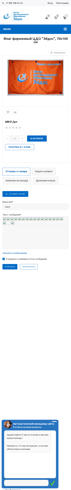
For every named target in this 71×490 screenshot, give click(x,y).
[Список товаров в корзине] (66, 19)
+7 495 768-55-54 (14, 3)
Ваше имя (7, 202)
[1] (6, 127)
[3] (13, 127)
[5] (20, 127)
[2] (10, 127)
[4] (16, 127)
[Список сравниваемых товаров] (47, 19)
